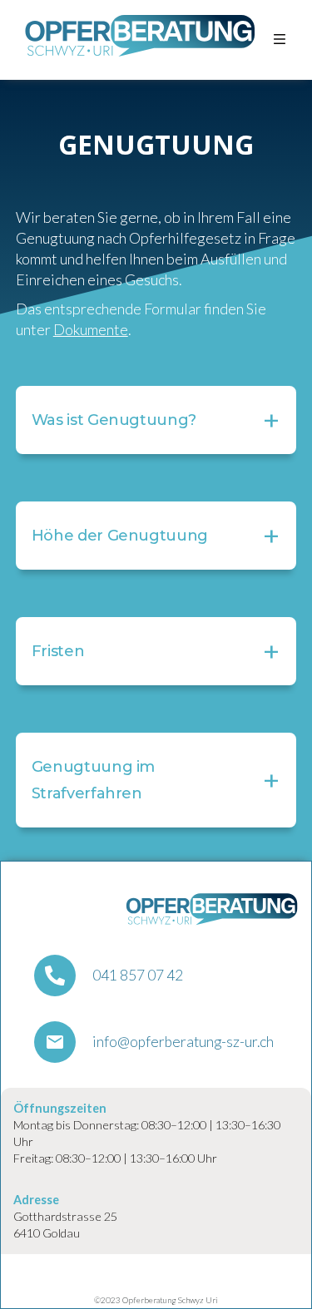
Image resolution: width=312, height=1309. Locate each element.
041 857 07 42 (137, 975)
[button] (279, 39)
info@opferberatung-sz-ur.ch (183, 1042)
